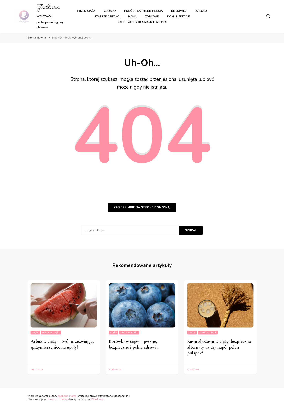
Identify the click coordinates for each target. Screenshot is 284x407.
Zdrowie (152, 16)
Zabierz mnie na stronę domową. (142, 207)
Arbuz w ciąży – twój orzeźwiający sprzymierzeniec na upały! (62, 344)
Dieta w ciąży (51, 332)
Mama (132, 16)
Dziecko (201, 11)
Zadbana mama (48, 11)
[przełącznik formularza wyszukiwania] (268, 16)
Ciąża (108, 11)
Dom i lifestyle (178, 16)
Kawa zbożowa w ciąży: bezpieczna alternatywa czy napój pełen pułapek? (219, 347)
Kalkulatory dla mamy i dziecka (142, 22)
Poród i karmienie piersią (143, 11)
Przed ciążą (86, 11)
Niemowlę (178, 11)
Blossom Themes (58, 399)
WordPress (98, 399)
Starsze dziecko (107, 16)
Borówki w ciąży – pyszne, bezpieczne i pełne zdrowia (133, 344)
